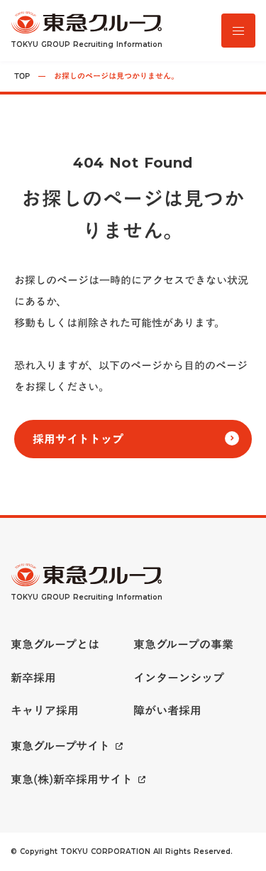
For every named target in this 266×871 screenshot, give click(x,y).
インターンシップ (178, 678)
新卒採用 (33, 678)
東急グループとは (55, 644)
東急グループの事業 (183, 644)
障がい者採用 (167, 710)
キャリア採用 (45, 710)
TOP (22, 76)
